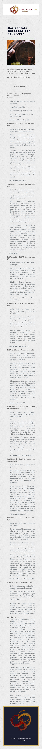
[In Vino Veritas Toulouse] (21, 9)
